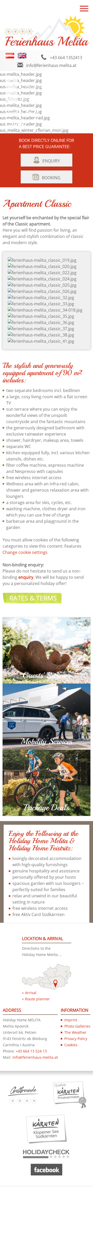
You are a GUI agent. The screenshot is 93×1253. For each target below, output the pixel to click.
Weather (28, 99)
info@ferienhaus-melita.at (51, 65)
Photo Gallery (33, 86)
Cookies (71, 1044)
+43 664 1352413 (66, 57)
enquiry (25, 577)
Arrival (30, 992)
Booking (51, 178)
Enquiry (51, 161)
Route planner (37, 998)
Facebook (71, 86)
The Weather (75, 1032)
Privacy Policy (75, 1038)
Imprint (70, 1019)
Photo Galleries (77, 1026)
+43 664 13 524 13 (31, 1051)
